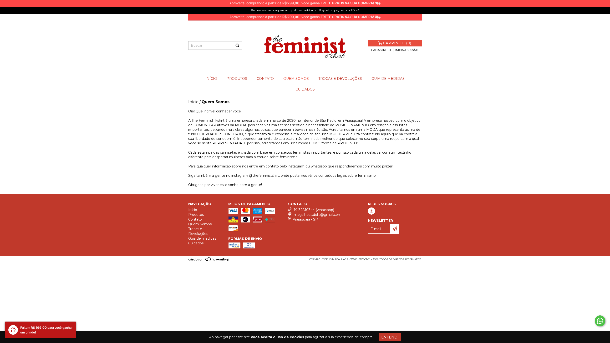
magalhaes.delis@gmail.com (317, 214)
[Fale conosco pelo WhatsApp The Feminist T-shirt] (600, 320)
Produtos (237, 78)
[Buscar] (237, 45)
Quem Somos (296, 78)
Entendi (390, 337)
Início (211, 78)
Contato (265, 78)
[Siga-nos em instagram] (371, 211)
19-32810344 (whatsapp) (314, 210)
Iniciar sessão (406, 50)
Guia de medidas (388, 78)
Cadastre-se (381, 50)
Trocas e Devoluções (340, 78)
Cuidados (305, 89)
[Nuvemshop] (209, 260)
